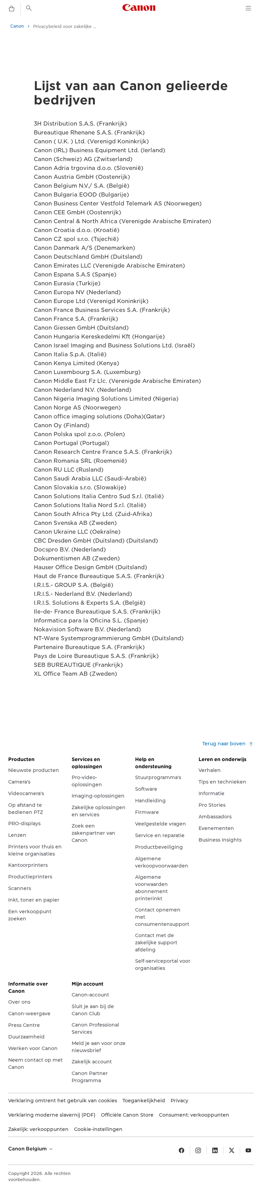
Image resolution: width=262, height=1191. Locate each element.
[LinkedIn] (215, 1150)
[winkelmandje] (11, 9)
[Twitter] (231, 1150)
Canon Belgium (28, 1148)
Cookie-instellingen (98, 1129)
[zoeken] (29, 8)
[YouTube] (248, 1150)
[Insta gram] (198, 1150)
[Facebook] (181, 1150)
